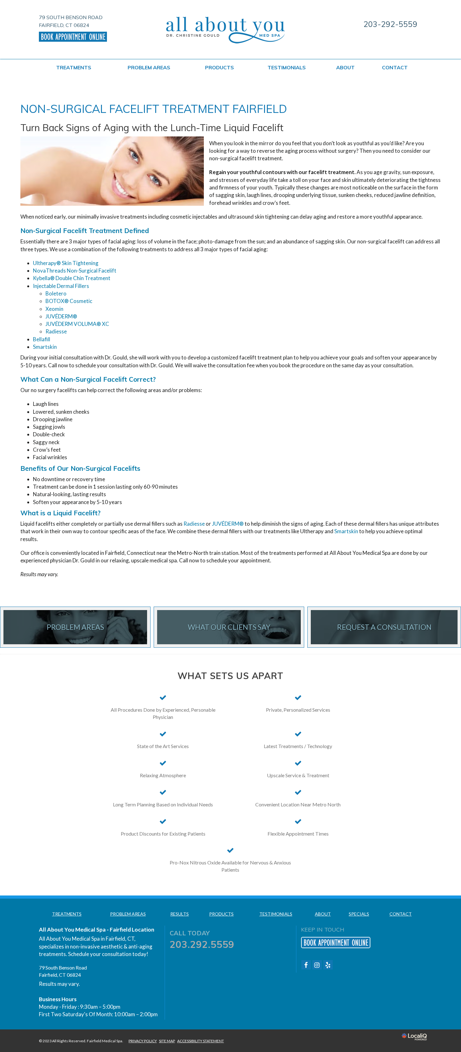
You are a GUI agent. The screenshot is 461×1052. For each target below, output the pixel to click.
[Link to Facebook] (306, 965)
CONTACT (395, 67)
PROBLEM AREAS (149, 67)
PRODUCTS (219, 67)
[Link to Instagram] (317, 965)
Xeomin (54, 309)
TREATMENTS (73, 67)
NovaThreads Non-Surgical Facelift (74, 270)
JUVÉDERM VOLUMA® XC (77, 324)
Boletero (55, 293)
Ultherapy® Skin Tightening (65, 263)
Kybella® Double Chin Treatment (71, 278)
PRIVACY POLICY (143, 1041)
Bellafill (41, 339)
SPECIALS (359, 914)
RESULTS (179, 914)
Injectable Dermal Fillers (61, 286)
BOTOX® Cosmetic (68, 301)
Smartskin (45, 346)
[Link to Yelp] (328, 965)
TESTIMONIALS (287, 67)
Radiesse (56, 331)
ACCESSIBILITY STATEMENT (200, 1041)
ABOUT (345, 67)
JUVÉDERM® (61, 316)
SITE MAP (167, 1041)
